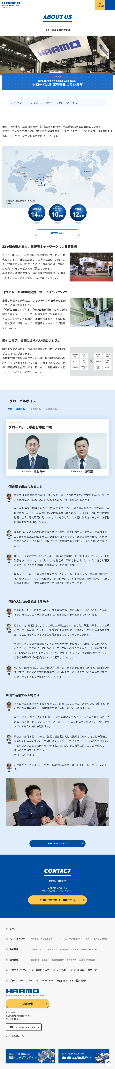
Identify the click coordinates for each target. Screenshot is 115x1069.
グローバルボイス (68, 102)
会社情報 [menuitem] (14, 949)
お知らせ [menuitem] (61, 970)
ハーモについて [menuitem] (17, 939)
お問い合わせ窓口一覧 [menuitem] (85, 970)
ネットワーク (19, 102)
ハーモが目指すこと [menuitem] (74, 939)
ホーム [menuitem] (13, 928)
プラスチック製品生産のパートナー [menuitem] (46, 939)
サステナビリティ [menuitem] (18, 970)
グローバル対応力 (43, 102)
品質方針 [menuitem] (75, 949)
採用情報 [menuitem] (100, 6)
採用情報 (28, 1003)
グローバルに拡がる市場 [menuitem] (96, 939)
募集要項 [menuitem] (35, 959)
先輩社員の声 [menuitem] (58, 959)
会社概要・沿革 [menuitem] (50, 949)
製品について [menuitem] (42, 970)
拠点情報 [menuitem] (64, 949)
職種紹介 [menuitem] (45, 959)
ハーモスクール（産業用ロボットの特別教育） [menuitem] (63, 980)
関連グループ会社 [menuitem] (89, 949)
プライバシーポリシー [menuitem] (21, 980)
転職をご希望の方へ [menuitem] (88, 959)
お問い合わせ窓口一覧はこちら (57, 900)
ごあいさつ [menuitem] (36, 949)
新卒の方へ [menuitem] (72, 959)
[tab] (17, 410)
